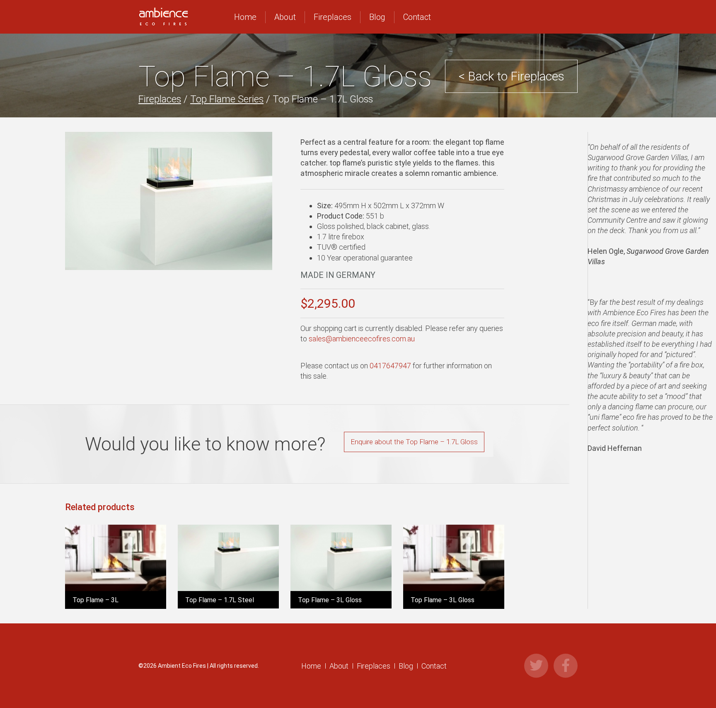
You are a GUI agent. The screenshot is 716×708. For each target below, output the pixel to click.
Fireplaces (332, 17)
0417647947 (390, 365)
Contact (417, 17)
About (285, 17)
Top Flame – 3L (96, 600)
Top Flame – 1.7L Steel (219, 600)
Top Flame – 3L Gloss (330, 600)
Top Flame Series (227, 99)
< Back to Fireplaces (511, 76)
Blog (377, 17)
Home (245, 17)
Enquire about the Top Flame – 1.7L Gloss (414, 442)
